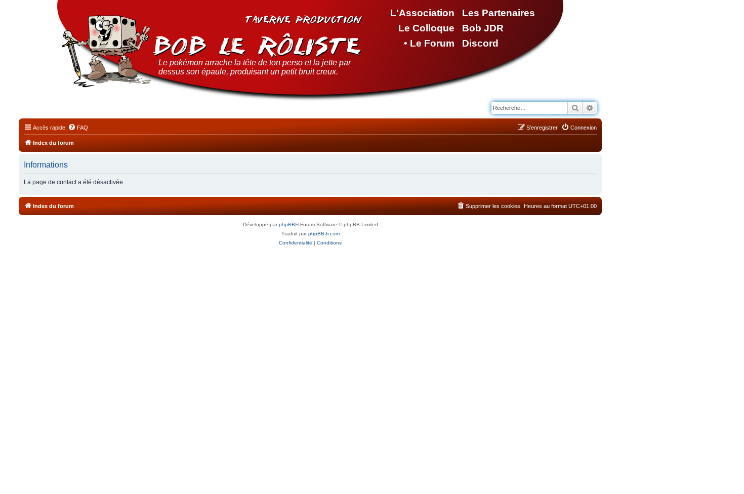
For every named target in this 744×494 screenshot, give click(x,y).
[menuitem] (78, 127)
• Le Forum (429, 43)
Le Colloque (426, 28)
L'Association (422, 13)
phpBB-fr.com (324, 233)
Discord (480, 43)
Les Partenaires (498, 13)
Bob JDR (483, 28)
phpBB (287, 224)
